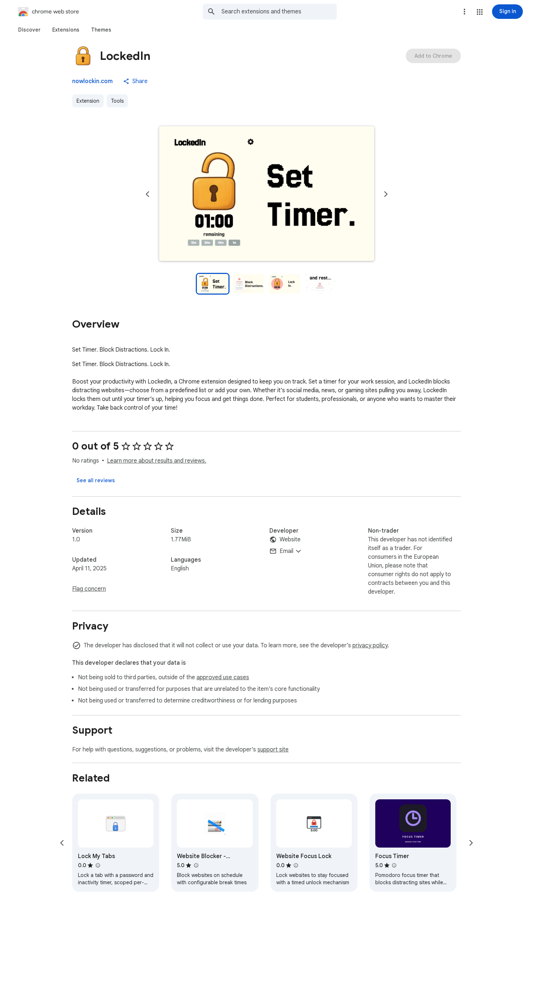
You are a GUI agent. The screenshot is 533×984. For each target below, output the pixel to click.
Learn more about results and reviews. (156, 460)
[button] (479, 12)
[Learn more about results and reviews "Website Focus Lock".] (296, 865)
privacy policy (370, 645)
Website (290, 539)
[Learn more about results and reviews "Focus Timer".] (394, 865)
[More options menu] (464, 11)
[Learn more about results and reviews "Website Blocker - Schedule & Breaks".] (195, 865)
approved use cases (223, 677)
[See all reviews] (95, 480)
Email (286, 551)
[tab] (29, 29)
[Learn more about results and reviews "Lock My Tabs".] (97, 865)
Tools (117, 101)
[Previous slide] (147, 194)
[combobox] (279, 11)
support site (273, 749)
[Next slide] (386, 194)
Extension (88, 101)
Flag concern (89, 589)
